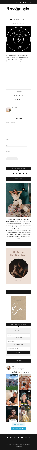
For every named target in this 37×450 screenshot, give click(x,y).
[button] (12, 382)
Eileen (19, 99)
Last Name (18, 337)
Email (7, 145)
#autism (20, 372)
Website (8, 151)
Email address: (18, 344)
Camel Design (18, 446)
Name (7, 139)
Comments (18, 91)
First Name (18, 331)
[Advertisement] (18, 75)
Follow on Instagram (19, 428)
